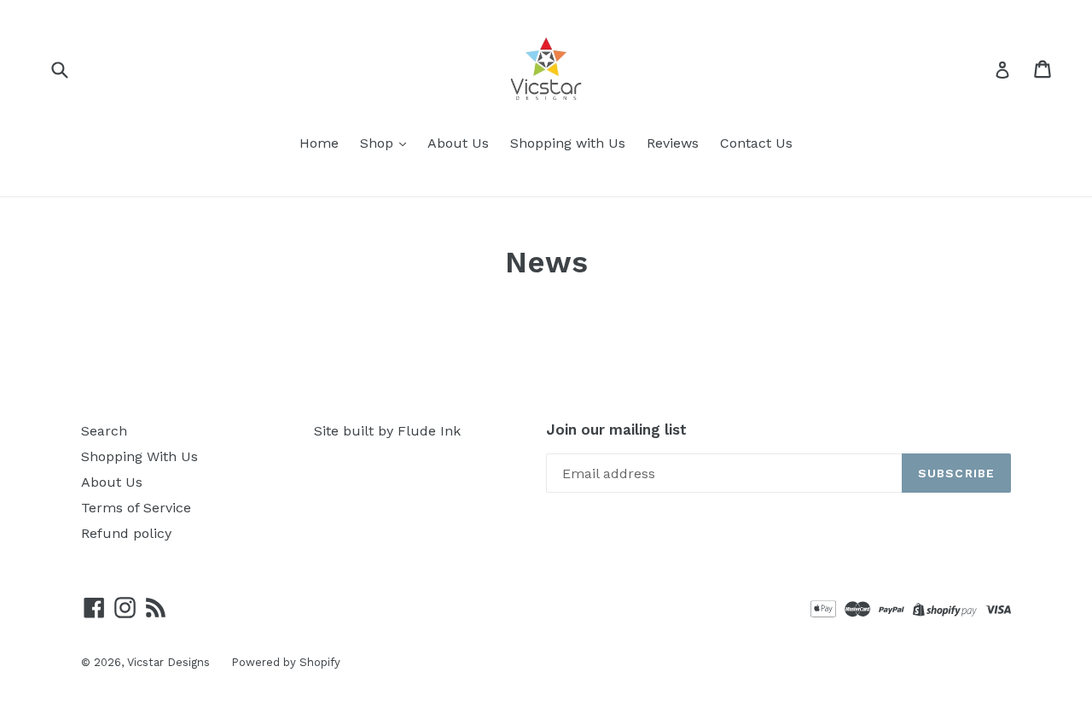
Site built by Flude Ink (387, 431)
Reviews (673, 143)
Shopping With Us (139, 456)
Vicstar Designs (168, 662)
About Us (458, 143)
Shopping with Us (567, 143)
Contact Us (756, 143)
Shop (379, 143)
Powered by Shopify (285, 662)
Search (104, 431)
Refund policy (126, 533)
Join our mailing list (616, 429)
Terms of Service (136, 508)
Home (319, 143)
